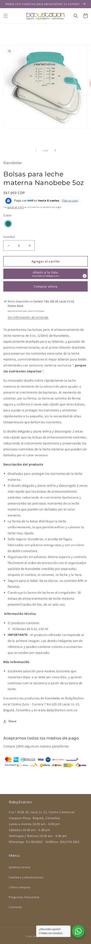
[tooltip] (85, 276)
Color (7, 215)
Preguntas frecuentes (24, 897)
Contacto (15, 907)
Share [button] (12, 721)
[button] (5, 16)
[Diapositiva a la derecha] (55, 150)
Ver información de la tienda (28, 317)
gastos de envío (16, 207)
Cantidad (9, 237)
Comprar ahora (45, 286)
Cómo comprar (19, 887)
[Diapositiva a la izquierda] (36, 150)
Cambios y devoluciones (26, 877)
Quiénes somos (20, 867)
